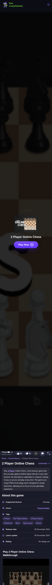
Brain (18, 523)
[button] (48, 453)
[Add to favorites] (36, 453)
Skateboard (8, 523)
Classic (38, 523)
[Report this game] (42, 453)
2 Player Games (36, 518)
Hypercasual (27, 523)
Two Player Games (20, 518)
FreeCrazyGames (13, 4)
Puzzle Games (14, 458)
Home (4, 458)
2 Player (11, 471)
